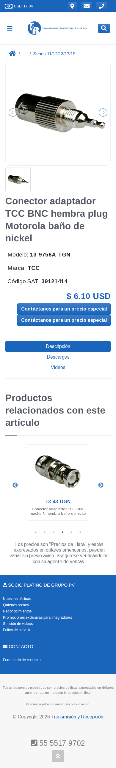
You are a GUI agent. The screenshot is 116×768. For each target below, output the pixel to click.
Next (101, 485)
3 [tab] (54, 532)
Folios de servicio (17, 630)
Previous (15, 485)
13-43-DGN (58, 501)
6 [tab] (80, 532)
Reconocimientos (17, 611)
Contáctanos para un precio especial (64, 308)
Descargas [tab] (58, 357)
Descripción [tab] (58, 346)
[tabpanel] (58, 486)
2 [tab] (45, 532)
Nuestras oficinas (17, 599)
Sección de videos (18, 624)
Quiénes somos (16, 605)
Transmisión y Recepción (77, 716)
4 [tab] (62, 532)
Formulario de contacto (21, 660)
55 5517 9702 (61, 743)
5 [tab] (71, 532)
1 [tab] (36, 532)
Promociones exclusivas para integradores (37, 617)
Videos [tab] (58, 367)
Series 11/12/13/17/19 (54, 53)
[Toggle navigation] (12, 28)
